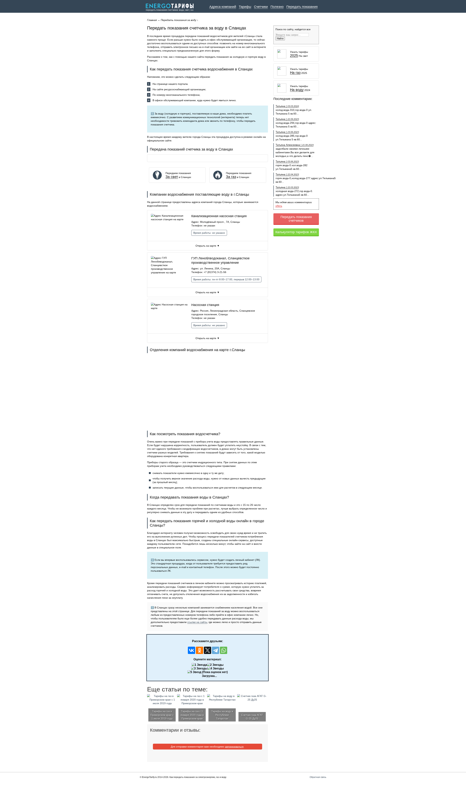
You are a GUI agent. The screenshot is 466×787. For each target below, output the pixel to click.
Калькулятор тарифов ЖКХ (296, 232)
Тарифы (245, 7)
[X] (207, 650)
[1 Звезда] (199, 665)
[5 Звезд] (194, 672)
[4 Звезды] (216, 668)
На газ (295, 73)
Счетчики (261, 7)
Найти (280, 38)
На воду (297, 90)
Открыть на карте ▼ (208, 245)
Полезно (277, 7)
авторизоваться (234, 746)
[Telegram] (215, 650)
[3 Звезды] (199, 668)
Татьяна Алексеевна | (294, 144)
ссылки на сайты (197, 622)
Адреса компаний (222, 7)
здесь (278, 205)
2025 (294, 56)
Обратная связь (318, 777)
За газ (231, 177)
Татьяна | (287, 106)
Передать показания (302, 7)
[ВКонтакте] (191, 650)
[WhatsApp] (223, 650)
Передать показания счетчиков (296, 218)
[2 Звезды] (215, 665)
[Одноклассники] (199, 650)
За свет (171, 177)
